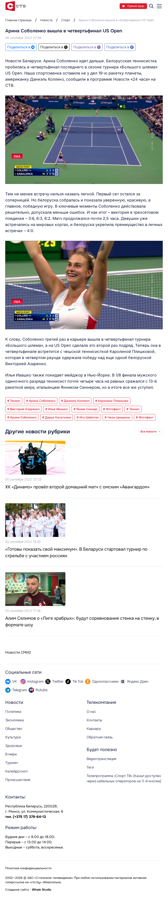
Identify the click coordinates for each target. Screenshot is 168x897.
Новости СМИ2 (18, 652)
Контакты (94, 720)
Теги (90, 767)
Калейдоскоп (16, 771)
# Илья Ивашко (56, 409)
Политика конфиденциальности (28, 868)
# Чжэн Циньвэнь (117, 417)
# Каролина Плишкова (111, 401)
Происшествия (17, 779)
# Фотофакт (112, 409)
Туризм (11, 762)
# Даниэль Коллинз (75, 401)
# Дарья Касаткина (56, 417)
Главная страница (18, 20)
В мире (11, 754)
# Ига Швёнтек (88, 417)
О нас (91, 711)
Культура (13, 737)
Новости (46, 20)
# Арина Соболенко (40, 401)
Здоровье (13, 745)
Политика (13, 711)
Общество (13, 728)
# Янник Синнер (85, 409)
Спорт (65, 20)
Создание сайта (17, 890)
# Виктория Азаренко (23, 409)
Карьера (94, 728)
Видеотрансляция (101, 758)
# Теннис (13, 401)
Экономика (14, 720)
